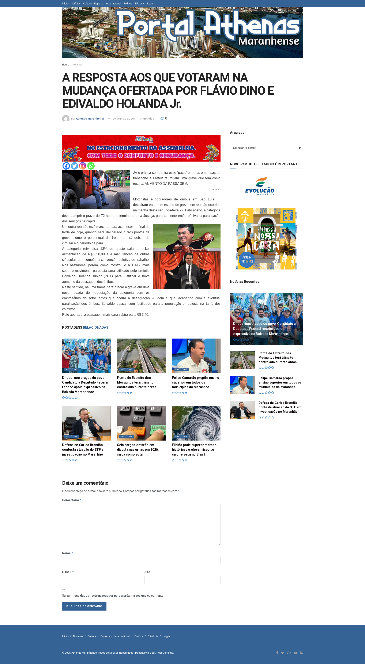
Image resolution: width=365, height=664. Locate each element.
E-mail (68, 572)
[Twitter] (74, 166)
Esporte (98, 3)
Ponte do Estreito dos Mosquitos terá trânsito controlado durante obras (136, 382)
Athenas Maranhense (90, 118)
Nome (67, 553)
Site (147, 572)
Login (150, 3)
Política (128, 3)
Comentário (72, 500)
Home (65, 64)
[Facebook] (66, 166)
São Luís (140, 3)
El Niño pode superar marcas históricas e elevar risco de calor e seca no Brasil (194, 449)
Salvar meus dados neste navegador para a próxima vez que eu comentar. (113, 595)
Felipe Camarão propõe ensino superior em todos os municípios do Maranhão (195, 382)
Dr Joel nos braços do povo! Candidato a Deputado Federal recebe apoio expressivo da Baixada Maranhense (264, 328)
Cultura (87, 3)
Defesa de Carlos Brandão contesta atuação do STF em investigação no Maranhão (84, 449)
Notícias (76, 3)
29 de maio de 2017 (125, 118)
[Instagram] (82, 166)
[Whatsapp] (91, 166)
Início (65, 3)
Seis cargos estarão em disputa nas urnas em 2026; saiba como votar (138, 449)
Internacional (113, 3)
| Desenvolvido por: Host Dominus (153, 652)
